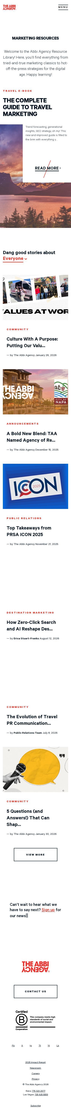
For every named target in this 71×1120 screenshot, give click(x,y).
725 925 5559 (41, 1095)
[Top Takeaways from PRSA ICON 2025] (35, 508)
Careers (36, 1074)
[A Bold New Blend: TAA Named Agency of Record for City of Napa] (35, 414)
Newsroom (35, 1068)
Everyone (13, 259)
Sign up (48, 910)
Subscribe (35, 1106)
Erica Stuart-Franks (26, 638)
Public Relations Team (28, 733)
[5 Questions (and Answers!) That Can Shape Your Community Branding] (35, 791)
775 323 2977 (38, 1091)
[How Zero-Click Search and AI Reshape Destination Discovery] (35, 602)
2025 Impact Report (35, 1062)
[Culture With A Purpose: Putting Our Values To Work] (35, 319)
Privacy (35, 1079)
